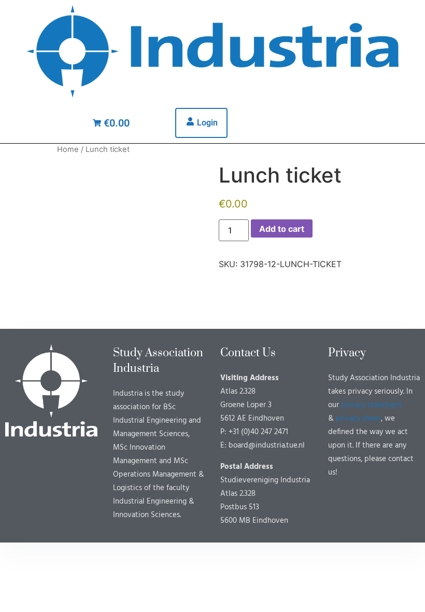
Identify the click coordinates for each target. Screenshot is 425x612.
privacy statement (371, 405)
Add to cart (281, 229)
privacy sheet (358, 418)
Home (68, 149)
